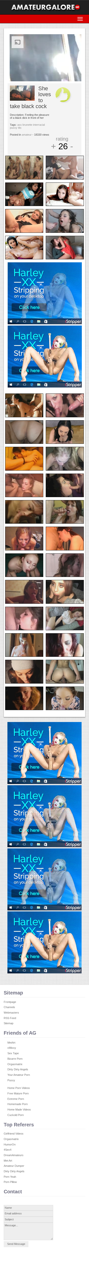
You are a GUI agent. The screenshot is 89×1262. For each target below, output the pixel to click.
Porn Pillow (10, 1181)
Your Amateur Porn (18, 1074)
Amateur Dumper (14, 1165)
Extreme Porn (15, 1098)
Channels (9, 1007)
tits (20, 127)
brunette (27, 124)
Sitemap (8, 1023)
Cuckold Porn (15, 1114)
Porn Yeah (10, 1176)
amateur (27, 134)
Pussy (11, 1080)
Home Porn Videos (18, 1087)
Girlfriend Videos (13, 1133)
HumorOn (10, 1144)
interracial (39, 124)
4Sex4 (7, 1149)
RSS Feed (10, 1018)
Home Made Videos (19, 1109)
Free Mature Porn (18, 1093)
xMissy (11, 1047)
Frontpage (10, 1001)
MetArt (11, 1042)
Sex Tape (13, 1053)
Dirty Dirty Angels (17, 1069)
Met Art (8, 1160)
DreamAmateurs (13, 1155)
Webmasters (11, 1012)
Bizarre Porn (14, 1058)
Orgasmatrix (14, 1064)
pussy (13, 127)
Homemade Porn (17, 1104)
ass (19, 124)
